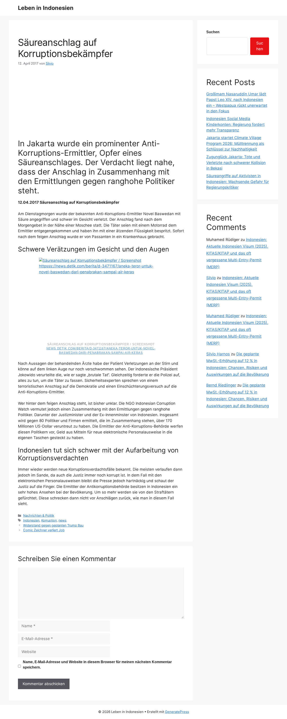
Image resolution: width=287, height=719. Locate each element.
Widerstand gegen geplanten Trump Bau (53, 525)
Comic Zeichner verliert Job (44, 530)
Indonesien (31, 520)
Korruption (49, 520)
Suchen (213, 32)
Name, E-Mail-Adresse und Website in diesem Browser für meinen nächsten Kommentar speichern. (97, 664)
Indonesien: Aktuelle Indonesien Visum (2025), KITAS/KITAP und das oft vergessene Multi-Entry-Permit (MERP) (237, 253)
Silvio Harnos (218, 354)
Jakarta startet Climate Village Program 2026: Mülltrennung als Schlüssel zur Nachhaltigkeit (235, 143)
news (63, 520)
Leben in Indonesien (46, 7)
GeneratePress (177, 712)
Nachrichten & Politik (38, 515)
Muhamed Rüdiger (222, 316)
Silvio (211, 277)
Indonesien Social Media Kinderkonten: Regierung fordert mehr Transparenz (235, 124)
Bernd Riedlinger (221, 385)
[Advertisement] (101, 99)
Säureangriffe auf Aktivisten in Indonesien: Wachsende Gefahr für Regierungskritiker (237, 182)
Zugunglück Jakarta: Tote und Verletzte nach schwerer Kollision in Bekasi (236, 162)
